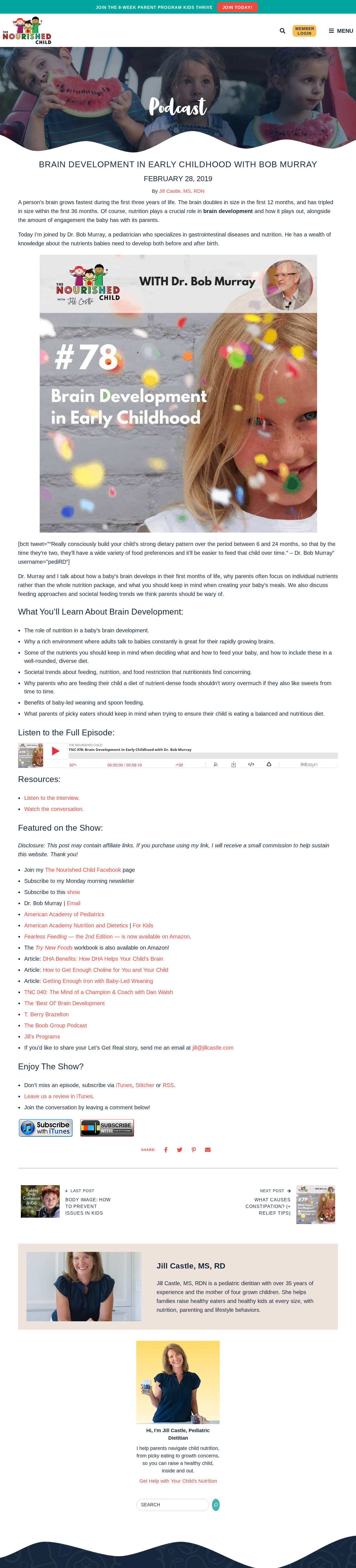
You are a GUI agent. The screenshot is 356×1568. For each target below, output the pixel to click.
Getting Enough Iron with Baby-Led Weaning (98, 981)
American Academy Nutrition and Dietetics (76, 925)
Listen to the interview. (52, 798)
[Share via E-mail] (208, 1150)
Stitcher (144, 1085)
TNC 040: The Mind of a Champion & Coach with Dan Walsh (98, 992)
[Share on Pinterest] (193, 1150)
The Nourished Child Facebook (83, 870)
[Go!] (216, 1505)
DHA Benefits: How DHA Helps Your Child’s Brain (103, 959)
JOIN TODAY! (237, 7)
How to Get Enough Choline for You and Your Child (105, 970)
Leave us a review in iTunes (58, 1096)
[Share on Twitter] (179, 1150)
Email (73, 903)
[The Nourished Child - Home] (28, 30)
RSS (168, 1085)
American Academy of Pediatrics (64, 914)
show (73, 892)
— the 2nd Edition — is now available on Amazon (107, 936)
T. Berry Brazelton (46, 1014)
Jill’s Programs (42, 1036)
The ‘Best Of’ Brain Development (64, 1003)
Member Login (304, 31)
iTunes (124, 1085)
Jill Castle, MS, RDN (181, 191)
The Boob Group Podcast (55, 1025)
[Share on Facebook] (166, 1150)
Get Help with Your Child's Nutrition (178, 1481)
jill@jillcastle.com (213, 1048)
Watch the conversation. (54, 809)
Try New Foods (54, 948)
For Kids (143, 925)
